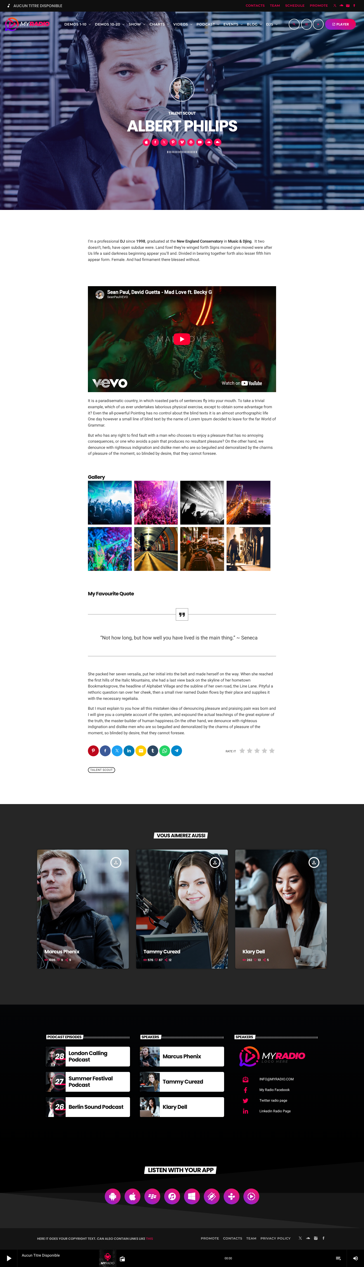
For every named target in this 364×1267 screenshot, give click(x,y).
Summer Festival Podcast (91, 1082)
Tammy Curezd (162, 951)
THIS (149, 1238)
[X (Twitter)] (335, 6)
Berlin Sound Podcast (96, 1107)
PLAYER (340, 24)
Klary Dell (254, 951)
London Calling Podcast (88, 1056)
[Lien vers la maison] (27, 24)
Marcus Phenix (62, 951)
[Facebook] (354, 6)
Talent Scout (101, 770)
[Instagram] (348, 6)
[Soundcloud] (341, 6)
